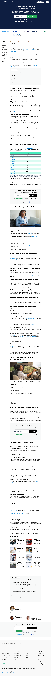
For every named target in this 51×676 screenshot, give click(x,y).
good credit (31, 245)
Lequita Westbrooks (23, 42)
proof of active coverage (29, 275)
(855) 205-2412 (41, 1)
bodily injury (31, 257)
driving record (29, 148)
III (11, 515)
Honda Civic (12, 157)
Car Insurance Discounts (17, 657)
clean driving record (21, 394)
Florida (27, 653)
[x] (44, 664)
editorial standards (33, 49)
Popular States (29, 647)
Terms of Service (4, 672)
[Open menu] (2, 1)
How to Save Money (5, 47)
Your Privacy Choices (13, 672)
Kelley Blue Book (14, 508)
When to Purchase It (5, 49)
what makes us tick (28, 599)
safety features (22, 108)
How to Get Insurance (3, 58)
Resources (16, 647)
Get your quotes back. (29, 25)
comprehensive (33, 301)
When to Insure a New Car (37, 548)
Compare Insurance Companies (6, 657)
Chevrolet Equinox (13, 167)
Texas (26, 651)
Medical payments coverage (15, 335)
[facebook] (42, 664)
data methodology (14, 50)
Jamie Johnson (14, 42)
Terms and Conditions (40, 655)
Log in (47, 1)
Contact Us (39, 661)
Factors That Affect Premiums (5, 55)
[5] (16, 259)
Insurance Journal (14, 510)
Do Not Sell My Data (40, 653)
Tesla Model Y (13, 169)
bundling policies (25, 237)
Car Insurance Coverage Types (4, 52)
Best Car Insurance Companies (6, 655)
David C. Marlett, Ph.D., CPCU (34, 42)
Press (38, 657)
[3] (14, 111)
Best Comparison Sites (5, 653)
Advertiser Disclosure (13, 51)
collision (14, 106)
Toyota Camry (13, 155)
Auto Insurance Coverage (17, 649)
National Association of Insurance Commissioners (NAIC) (21, 505)
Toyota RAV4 (13, 159)
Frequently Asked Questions (4, 61)
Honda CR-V (13, 161)
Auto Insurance (7, 643)
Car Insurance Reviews (17, 655)
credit (31, 400)
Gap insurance (12, 346)
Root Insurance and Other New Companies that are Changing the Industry (21, 548)
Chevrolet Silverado (14, 173)
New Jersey (27, 657)
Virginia (27, 659)
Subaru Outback (13, 171)
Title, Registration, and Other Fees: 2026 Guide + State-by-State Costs (20, 540)
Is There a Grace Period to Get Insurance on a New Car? (37, 555)
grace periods (12, 119)
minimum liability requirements (31, 318)
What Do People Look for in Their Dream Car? (37, 563)
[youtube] (47, 664)
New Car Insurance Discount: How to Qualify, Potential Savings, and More (21, 555)
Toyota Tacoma (13, 163)
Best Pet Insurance (16, 659)
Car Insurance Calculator (17, 653)
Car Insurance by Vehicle (17, 651)
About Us (38, 649)
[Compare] (8, 1)
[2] (16, 105)
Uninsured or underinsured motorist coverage (28, 336)
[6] (17, 259)
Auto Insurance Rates (5, 649)
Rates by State (4, 659)
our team (21, 599)
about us (17, 599)
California (27, 649)
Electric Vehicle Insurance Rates (17, 513)
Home (3, 643)
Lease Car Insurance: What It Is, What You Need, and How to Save (37, 540)
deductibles (38, 397)
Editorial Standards (40, 659)
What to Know (4, 43)
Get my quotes (31, 16)
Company (39, 647)
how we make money (25, 49)
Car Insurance (4, 647)
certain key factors (34, 146)
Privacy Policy (39, 651)
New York (27, 655)
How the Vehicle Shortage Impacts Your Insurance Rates (21, 563)
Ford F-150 (12, 165)
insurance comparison (33, 415)
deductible (30, 233)
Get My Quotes (32, 195)
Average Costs (4, 45)
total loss (32, 324)
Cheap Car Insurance (14, 643)
